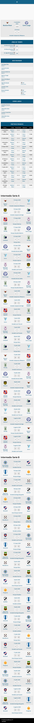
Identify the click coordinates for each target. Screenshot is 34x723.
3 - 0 (18, 130)
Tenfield (4, 721)
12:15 (30, 167)
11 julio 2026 (17, 616)
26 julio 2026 (17, 409)
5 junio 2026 (17, 561)
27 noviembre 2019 (5, 181)
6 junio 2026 (17, 309)
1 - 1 (18, 150)
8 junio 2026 (17, 336)
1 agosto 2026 (17, 418)
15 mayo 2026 (17, 461)
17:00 (30, 134)
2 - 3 (18, 185)
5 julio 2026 (17, 598)
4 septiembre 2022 (5, 151)
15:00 (30, 138)
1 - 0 (18, 167)
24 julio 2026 (17, 670)
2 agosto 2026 (17, 427)
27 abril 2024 (5, 138)
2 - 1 (18, 171)
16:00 (30, 155)
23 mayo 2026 (17, 245)
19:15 (30, 171)
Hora (30, 127)
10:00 (30, 142)
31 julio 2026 (17, 680)
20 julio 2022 (5, 155)
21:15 (30, 130)
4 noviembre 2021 (5, 163)
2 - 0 (18, 138)
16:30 (30, 163)
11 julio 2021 (5, 167)
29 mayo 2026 (17, 273)
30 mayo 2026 (17, 282)
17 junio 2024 (5, 134)
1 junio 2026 (17, 291)
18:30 (30, 150)
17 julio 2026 (17, 643)
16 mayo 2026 (17, 200)
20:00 (30, 175)
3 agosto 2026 (17, 445)
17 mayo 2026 (17, 218)
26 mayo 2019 (5, 186)
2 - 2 (18, 146)
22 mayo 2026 (17, 236)
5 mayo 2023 (5, 146)
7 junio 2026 (17, 318)
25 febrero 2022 (5, 159)
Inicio (12, 127)
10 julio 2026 (17, 607)
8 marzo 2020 (5, 176)
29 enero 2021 (5, 172)
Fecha (4, 127)
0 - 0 (18, 175)
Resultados (18, 127)
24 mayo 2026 (17, 254)
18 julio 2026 (17, 382)
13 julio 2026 (17, 373)
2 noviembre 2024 (5, 131)
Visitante (24, 127)
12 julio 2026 (17, 345)
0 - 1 (18, 142)
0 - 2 (18, 134)
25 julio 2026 (17, 391)
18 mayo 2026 (17, 489)
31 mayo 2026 (17, 534)
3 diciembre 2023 (5, 143)
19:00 (30, 146)
